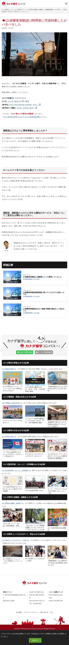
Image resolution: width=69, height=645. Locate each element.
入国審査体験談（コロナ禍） (32, 279)
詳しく (6, 636)
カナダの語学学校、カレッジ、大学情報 (15, 470)
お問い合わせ (44, 612)
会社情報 (19, 612)
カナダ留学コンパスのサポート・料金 (14, 540)
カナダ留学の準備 (7, 369)
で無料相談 (25, 352)
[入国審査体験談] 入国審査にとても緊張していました (42, 277)
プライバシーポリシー (31, 612)
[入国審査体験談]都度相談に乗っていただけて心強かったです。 (44, 293)
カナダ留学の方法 (7, 436)
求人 (51, 612)
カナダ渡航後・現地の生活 (10, 403)
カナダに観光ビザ (15, 101)
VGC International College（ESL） (24, 105)
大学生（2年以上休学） (25, 108)
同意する (35, 640)
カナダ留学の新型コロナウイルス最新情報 (20, 117)
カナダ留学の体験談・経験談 (11, 503)
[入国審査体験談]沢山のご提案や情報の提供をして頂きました (44, 310)
